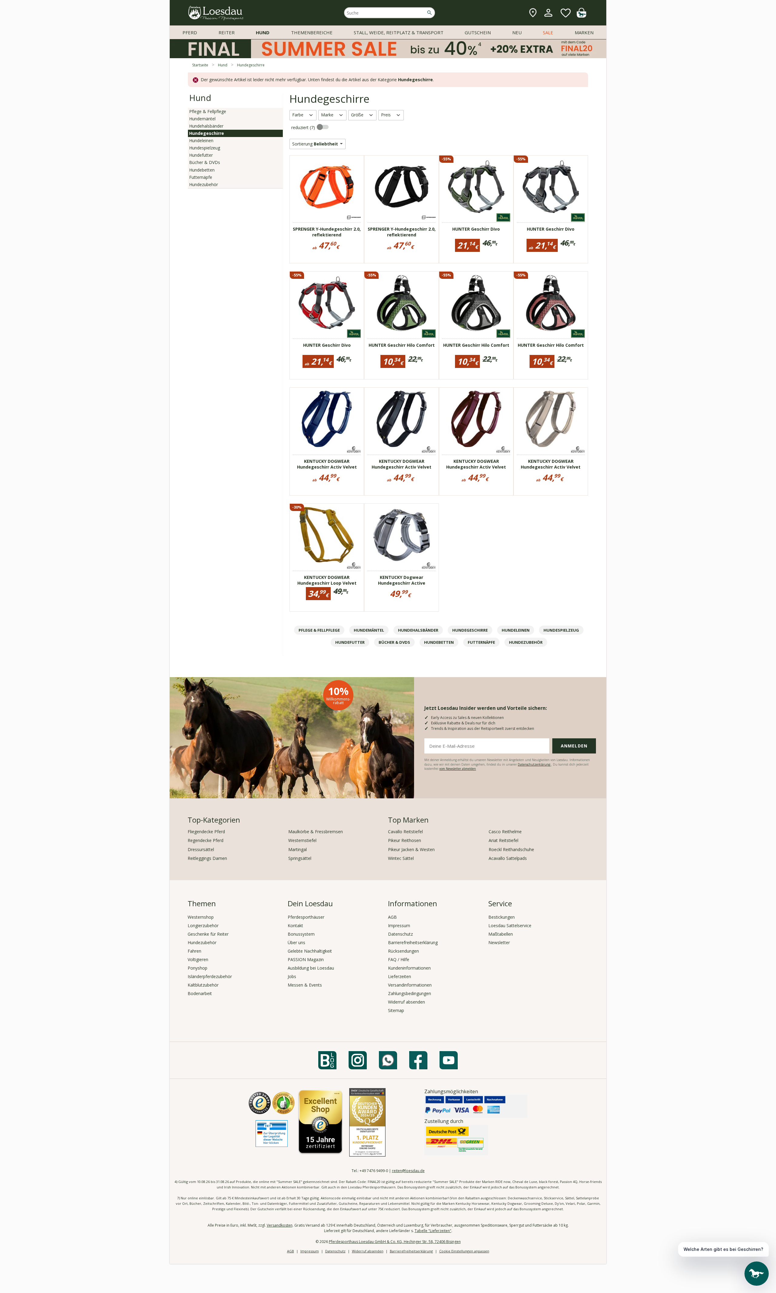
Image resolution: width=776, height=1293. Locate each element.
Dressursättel (201, 849)
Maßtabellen (500, 934)
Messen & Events (305, 985)
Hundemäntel (202, 119)
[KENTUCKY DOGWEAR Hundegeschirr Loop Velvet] (327, 535)
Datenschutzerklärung (534, 764)
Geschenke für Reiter (208, 934)
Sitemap (396, 1010)
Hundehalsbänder (206, 126)
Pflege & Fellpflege (207, 111)
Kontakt (295, 925)
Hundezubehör (203, 184)
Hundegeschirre (206, 133)
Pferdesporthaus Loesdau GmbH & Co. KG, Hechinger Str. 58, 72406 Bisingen (395, 1241)
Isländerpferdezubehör (210, 976)
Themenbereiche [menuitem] (312, 32)
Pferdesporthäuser (306, 917)
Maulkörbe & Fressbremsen (315, 831)
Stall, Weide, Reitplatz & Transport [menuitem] (398, 32)
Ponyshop (197, 968)
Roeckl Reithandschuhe (511, 849)
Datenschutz (400, 934)
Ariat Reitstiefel (503, 840)
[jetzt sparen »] (388, 55)
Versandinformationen (410, 985)
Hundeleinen (201, 140)
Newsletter (499, 942)
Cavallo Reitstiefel (405, 831)
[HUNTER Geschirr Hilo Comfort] (401, 303)
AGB (392, 917)
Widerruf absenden (406, 1002)
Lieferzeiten (399, 976)
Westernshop (201, 917)
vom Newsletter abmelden (457, 769)
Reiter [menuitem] (227, 32)
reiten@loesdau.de (408, 1170)
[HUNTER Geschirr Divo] (476, 187)
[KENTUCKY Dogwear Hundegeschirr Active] (401, 535)
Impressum (399, 925)
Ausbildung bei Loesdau (311, 968)
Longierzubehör (203, 925)
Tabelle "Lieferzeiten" (433, 1230)
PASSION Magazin (306, 959)
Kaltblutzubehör (203, 985)
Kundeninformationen (409, 968)
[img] (581, 16)
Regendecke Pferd (205, 840)
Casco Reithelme (505, 831)
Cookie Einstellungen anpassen (464, 1251)
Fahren (194, 951)
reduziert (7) (303, 127)
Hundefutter (201, 155)
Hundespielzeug (204, 148)
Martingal (297, 849)
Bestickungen (501, 917)
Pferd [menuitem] (189, 32)
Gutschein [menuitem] (478, 32)
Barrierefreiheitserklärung (413, 942)
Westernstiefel (302, 840)
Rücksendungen (403, 951)
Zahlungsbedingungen (409, 993)
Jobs (292, 976)
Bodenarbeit (200, 993)
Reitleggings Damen (207, 858)
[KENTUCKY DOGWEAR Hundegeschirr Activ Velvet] (327, 419)
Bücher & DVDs (204, 162)
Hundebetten (202, 170)
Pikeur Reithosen (404, 840)
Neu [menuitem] (517, 32)
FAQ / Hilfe (398, 959)
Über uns (296, 942)
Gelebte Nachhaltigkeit (310, 951)
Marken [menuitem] (584, 32)
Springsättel (299, 858)
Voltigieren (198, 959)
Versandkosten (280, 1225)
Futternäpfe (200, 177)
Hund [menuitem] (262, 32)
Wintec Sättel (401, 858)
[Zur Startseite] (216, 13)
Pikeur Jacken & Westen (411, 849)
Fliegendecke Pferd (206, 831)
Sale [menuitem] (548, 32)
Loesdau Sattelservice (509, 925)
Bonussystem (301, 934)
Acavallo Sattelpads (508, 858)
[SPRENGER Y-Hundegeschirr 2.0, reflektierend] (327, 187)
